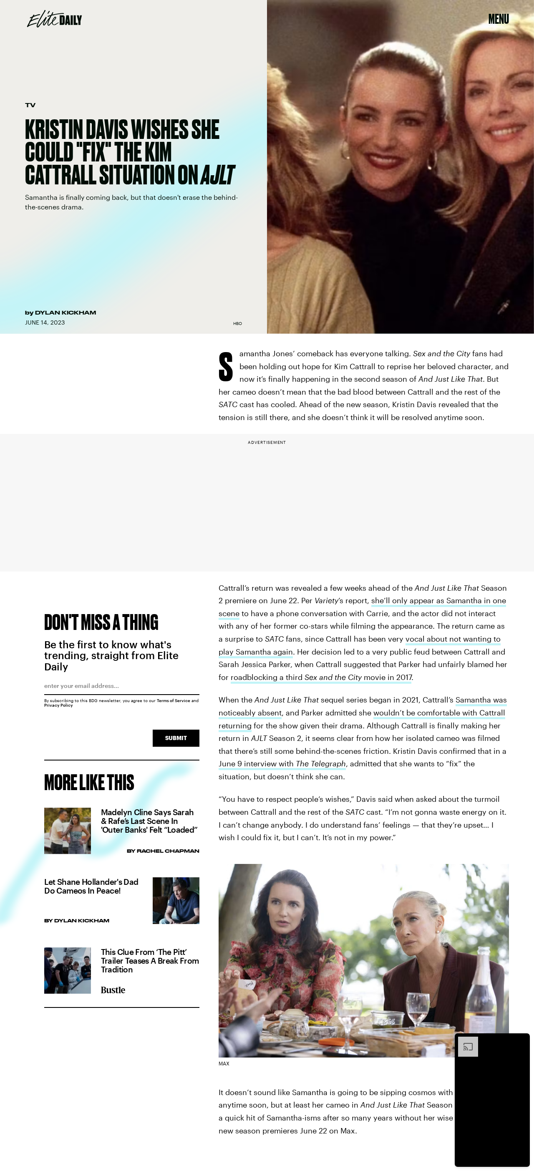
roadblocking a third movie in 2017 (321, 677)
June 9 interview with (282, 763)
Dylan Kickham (65, 312)
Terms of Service (173, 700)
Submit (176, 738)
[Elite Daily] (54, 19)
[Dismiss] (520, 1041)
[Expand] (464, 1041)
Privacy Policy (58, 705)
